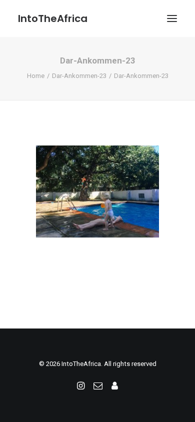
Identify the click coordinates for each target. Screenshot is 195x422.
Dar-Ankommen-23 (79, 76)
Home (35, 76)
